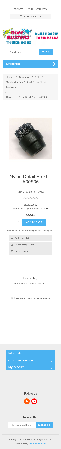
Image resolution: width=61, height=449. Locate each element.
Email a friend (21, 251)
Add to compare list (24, 244)
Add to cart (34, 222)
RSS (27, 401)
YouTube (34, 401)
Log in (29, 9)
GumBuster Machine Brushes (28, 283)
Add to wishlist (22, 238)
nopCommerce (37, 443)
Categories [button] (12, 64)
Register (18, 9)
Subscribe (44, 425)
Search (46, 52)
